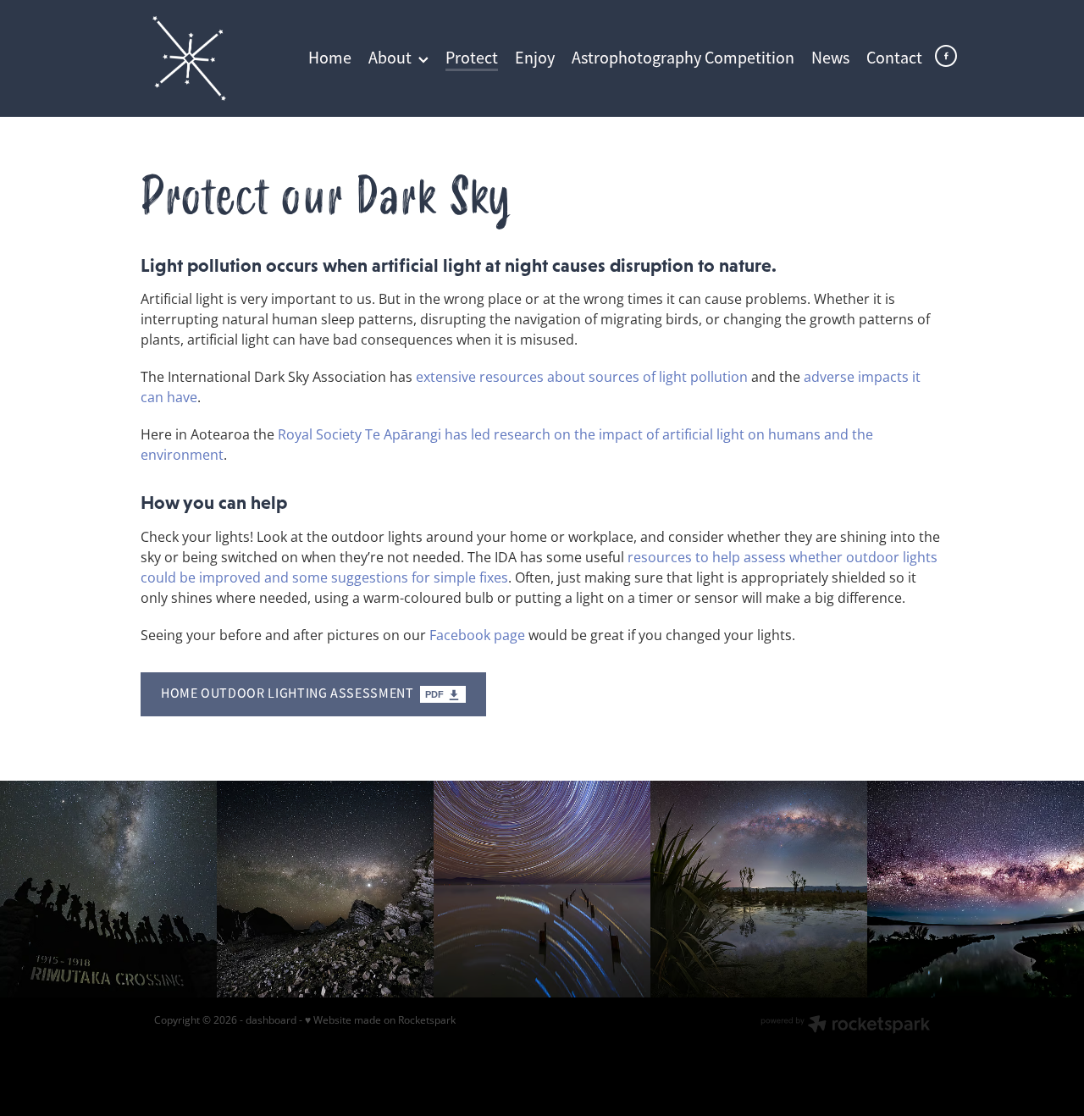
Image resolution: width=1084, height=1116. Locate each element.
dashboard (271, 1020)
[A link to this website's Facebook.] (946, 56)
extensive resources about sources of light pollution (582, 376)
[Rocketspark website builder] (845, 1025)
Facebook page (477, 635)
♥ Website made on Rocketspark (380, 1020)
